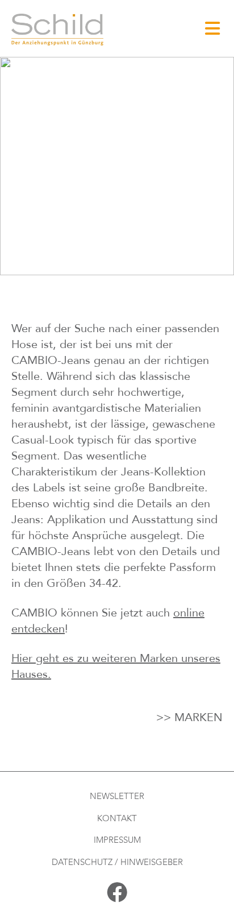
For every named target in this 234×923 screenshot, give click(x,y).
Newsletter (117, 796)
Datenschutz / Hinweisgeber (117, 862)
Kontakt (117, 818)
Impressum (117, 840)
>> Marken (189, 717)
